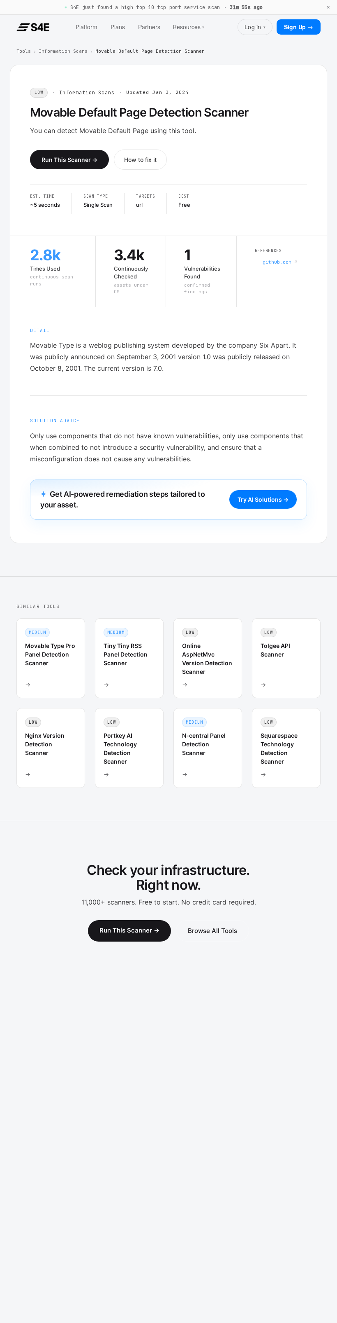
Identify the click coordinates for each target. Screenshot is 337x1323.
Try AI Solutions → (263, 499)
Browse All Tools (212, 931)
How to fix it (140, 159)
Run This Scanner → (69, 159)
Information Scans (63, 51)
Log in (255, 27)
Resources (188, 27)
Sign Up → (298, 27)
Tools (23, 51)
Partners (149, 27)
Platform (86, 27)
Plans (118, 27)
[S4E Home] (32, 27)
